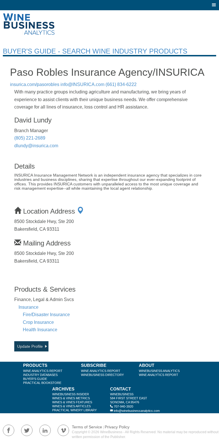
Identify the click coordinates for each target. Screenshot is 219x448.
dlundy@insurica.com (36, 145)
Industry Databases (40, 375)
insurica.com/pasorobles (34, 84)
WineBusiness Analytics (159, 371)
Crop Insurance (38, 322)
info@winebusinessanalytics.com (137, 410)
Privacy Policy (117, 427)
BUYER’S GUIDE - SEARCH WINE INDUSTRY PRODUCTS (95, 51)
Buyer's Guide (35, 379)
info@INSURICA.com (82, 84)
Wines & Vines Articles (71, 406)
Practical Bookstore (42, 382)
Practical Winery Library (74, 410)
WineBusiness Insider (70, 394)
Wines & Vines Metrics (71, 398)
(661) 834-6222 (121, 84)
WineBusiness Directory (102, 375)
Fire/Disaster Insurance (46, 314)
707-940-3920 (123, 406)
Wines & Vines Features (72, 402)
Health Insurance (40, 329)
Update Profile (30, 346)
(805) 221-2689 (29, 138)
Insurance (28, 307)
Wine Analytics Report (42, 371)
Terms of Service (87, 427)
